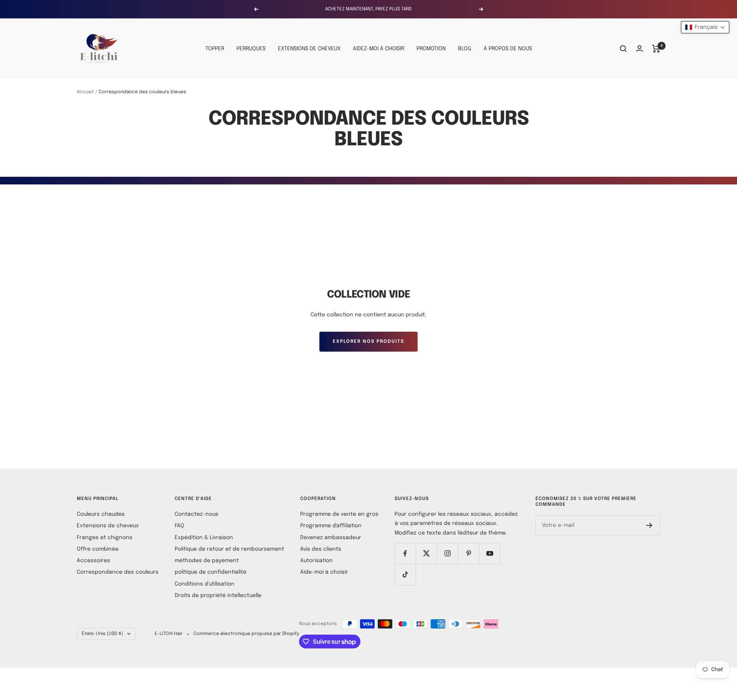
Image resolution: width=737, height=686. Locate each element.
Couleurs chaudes (101, 514)
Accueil (85, 92)
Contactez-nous (196, 514)
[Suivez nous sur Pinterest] (468, 553)
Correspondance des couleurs (118, 572)
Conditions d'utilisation (205, 584)
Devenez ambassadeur (330, 537)
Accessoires (93, 560)
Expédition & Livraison (204, 537)
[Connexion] (639, 48)
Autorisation (316, 560)
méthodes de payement (207, 560)
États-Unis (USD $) (102, 634)
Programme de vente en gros (339, 514)
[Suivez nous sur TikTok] (405, 574)
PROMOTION (431, 48)
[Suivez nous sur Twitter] (426, 553)
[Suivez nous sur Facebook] (405, 553)
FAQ (179, 525)
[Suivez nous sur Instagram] (447, 553)
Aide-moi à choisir (324, 572)
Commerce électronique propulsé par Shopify (246, 634)
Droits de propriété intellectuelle (218, 595)
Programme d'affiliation (331, 525)
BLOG (464, 48)
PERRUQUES (251, 48)
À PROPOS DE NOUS (508, 48)
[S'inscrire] (649, 525)
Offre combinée (98, 549)
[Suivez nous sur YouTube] (489, 553)
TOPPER (214, 48)
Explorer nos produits (368, 341)
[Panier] (656, 49)
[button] (705, 27)
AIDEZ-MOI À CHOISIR (378, 48)
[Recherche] (623, 48)
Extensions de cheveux (108, 525)
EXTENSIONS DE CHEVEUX (309, 48)
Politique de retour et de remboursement (229, 549)
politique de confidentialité (210, 572)
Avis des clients (320, 549)
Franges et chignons (104, 537)
